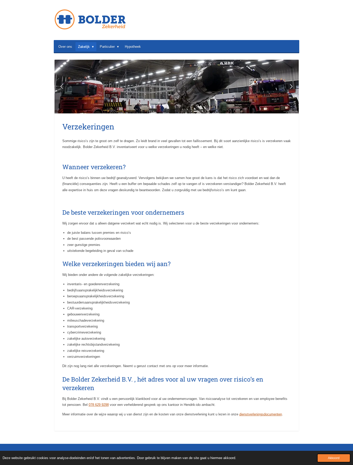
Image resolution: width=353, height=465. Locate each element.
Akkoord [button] (334, 458)
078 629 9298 (99, 405)
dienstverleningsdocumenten (260, 414)
